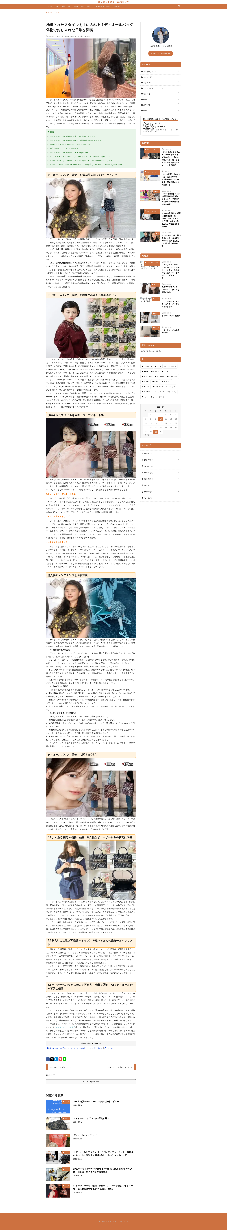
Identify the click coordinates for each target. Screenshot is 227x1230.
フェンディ (172, 392)
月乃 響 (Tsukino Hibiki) (66, 36)
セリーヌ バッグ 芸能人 (171, 316)
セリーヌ (146, 381)
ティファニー (148, 392)
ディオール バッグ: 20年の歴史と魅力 (91, 1118)
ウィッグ (117, 6)
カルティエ (160, 392)
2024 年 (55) (148, 466)
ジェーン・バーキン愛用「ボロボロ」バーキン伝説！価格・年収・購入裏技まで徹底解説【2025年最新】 (103, 1187)
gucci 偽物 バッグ (149, 128)
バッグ (50, 6)
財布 (88, 6)
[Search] (179, 6)
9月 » (149, 435)
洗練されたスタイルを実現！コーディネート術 (70, 144)
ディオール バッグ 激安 (65, 1027)
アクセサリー (79, 6)
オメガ (156, 381)
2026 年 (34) (148, 454)
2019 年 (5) (147, 498)
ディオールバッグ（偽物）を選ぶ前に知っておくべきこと (74, 136)
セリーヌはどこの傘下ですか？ (170, 331)
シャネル (156, 371)
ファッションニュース (102, 6)
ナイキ (159, 366)
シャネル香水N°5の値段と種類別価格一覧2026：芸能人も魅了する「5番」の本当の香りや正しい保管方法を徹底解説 (171, 220)
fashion (146, 371)
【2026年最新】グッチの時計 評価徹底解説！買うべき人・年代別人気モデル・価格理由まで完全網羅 (171, 199)
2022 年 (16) (148, 479)
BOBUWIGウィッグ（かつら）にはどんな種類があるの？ (170, 289)
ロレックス (166, 381)
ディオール (109, 1048)
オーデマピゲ (173, 376)
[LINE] (64, 1059)
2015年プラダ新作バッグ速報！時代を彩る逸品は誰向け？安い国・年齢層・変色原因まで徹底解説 (103, 1170)
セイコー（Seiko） (159, 397)
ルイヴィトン (148, 366)
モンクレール (148, 376)
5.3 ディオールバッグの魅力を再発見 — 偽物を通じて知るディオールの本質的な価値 (86, 165)
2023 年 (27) (148, 473)
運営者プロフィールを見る (161, 53)
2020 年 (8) (147, 492)
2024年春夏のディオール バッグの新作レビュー (96, 1102)
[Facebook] (48, 1059)
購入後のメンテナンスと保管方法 (64, 148)
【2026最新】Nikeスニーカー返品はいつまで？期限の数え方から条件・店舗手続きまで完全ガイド (171, 179)
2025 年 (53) (148, 460)
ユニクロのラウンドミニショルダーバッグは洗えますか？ (170, 304)
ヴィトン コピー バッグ (151, 123)
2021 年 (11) (148, 485)
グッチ (146, 397)
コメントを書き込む (91, 1082)
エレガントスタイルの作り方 (113, 2)
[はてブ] (56, 1059)
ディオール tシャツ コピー (85, 1135)
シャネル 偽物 (148, 125)
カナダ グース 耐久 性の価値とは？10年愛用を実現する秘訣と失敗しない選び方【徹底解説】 (171, 241)
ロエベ (166, 371)
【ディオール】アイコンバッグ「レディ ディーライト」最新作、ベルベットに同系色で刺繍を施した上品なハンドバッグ (104, 1153)
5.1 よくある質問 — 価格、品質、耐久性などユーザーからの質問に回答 (80, 156)
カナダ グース (158, 386)
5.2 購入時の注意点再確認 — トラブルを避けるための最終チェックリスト (81, 161)
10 (161, 419)
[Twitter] (52, 1059)
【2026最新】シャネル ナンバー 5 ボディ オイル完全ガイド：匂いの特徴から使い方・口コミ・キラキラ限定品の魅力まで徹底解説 (171, 158)
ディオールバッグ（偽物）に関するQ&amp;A (69, 152)
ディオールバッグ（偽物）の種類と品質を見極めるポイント (75, 140)
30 (156, 432)
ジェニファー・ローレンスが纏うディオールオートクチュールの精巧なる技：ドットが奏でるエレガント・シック (170, 271)
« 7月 (145, 435)
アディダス (171, 386)
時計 (63, 6)
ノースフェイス (171, 366)
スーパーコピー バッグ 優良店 (154, 126)
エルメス (146, 386)
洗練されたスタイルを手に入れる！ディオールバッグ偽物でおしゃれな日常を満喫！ (75, 1048)
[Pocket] (60, 1059)
